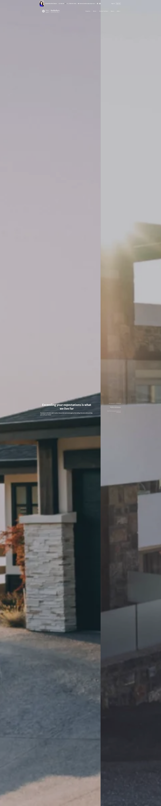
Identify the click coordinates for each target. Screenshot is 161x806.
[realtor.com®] (99, 3)
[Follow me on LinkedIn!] (97, 3)
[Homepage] (50, 11)
